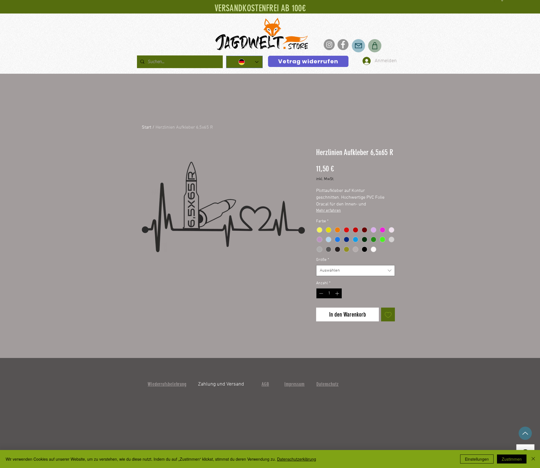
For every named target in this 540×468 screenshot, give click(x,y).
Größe (322, 259)
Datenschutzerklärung (296, 459)
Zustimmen (512, 459)
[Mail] (358, 45)
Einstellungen (477, 459)
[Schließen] (533, 458)
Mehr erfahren (328, 210)
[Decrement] (320, 293)
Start (146, 127)
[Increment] (337, 293)
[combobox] (355, 270)
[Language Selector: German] (244, 62)
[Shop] (374, 45)
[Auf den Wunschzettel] (388, 314)
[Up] (525, 433)
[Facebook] (343, 44)
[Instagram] (329, 44)
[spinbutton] (329, 293)
